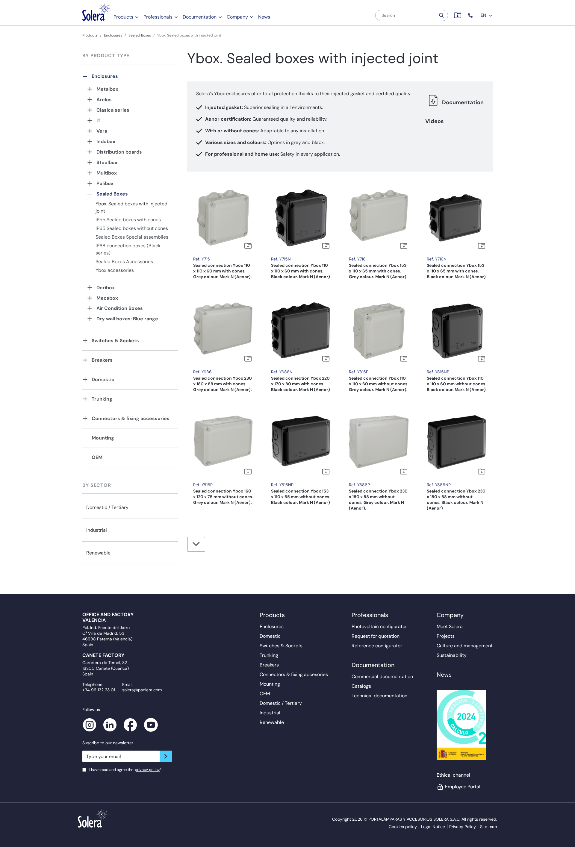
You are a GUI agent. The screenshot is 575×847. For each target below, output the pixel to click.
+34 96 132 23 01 (98, 690)
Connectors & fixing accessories (131, 418)
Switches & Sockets (115, 340)
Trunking (102, 399)
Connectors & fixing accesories (294, 674)
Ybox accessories (115, 270)
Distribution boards (119, 152)
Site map (488, 826)
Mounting (103, 438)
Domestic (103, 379)
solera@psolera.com (142, 690)
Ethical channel (453, 775)
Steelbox (106, 162)
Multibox (106, 173)
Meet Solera (450, 626)
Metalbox (107, 89)
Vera (101, 131)
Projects (446, 636)
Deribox (105, 287)
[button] (471, 15)
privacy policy (147, 769)
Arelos (104, 99)
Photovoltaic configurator (379, 626)
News (264, 17)
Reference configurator (377, 646)
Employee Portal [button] (462, 787)
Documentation (200, 17)
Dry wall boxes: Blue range (127, 319)
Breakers (102, 360)
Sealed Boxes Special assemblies (132, 237)
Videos (434, 121)
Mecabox (107, 298)
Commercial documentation (382, 676)
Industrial (96, 530)
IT (98, 120)
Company (237, 17)
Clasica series (112, 110)
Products (123, 17)
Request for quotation (376, 636)
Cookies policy (403, 826)
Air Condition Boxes (119, 308)
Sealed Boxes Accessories (124, 261)
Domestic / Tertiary (107, 507)
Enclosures (113, 35)
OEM (97, 457)
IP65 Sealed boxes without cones (132, 228)
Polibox (105, 183)
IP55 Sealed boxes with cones (128, 219)
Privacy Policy (462, 826)
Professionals (157, 17)
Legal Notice (433, 826)
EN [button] (484, 15)
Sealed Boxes (139, 35)
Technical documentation (379, 696)
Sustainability (452, 655)
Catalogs (361, 686)
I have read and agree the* (125, 769)
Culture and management (465, 646)
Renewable (98, 553)
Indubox (105, 141)
